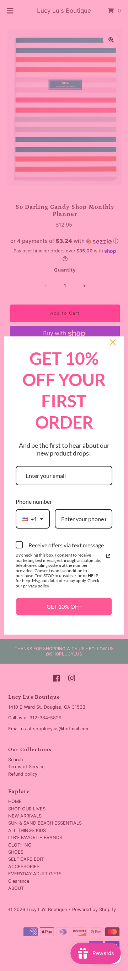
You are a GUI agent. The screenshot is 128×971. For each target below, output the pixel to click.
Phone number (34, 501)
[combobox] (33, 519)
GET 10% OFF (64, 606)
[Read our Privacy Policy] (108, 556)
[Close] (113, 342)
